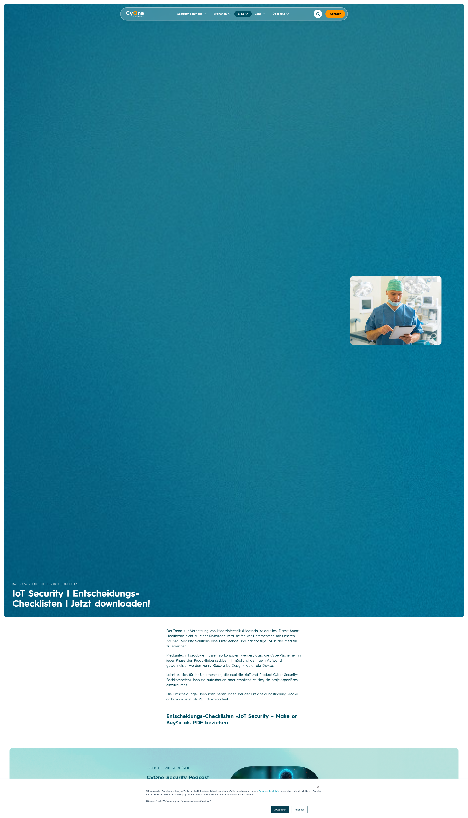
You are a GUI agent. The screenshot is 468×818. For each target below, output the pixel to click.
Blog (241, 14)
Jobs (258, 14)
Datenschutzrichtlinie (268, 791)
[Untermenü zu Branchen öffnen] (229, 13)
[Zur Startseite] (135, 14)
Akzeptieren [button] (280, 809)
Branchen (220, 14)
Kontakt (335, 14)
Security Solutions (189, 14)
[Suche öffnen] (318, 14)
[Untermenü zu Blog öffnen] (246, 13)
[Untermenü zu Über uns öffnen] (287, 13)
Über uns (279, 14)
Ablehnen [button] (299, 809)
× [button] (318, 786)
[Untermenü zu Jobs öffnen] (264, 13)
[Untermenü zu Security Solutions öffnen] (204, 13)
